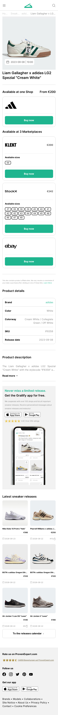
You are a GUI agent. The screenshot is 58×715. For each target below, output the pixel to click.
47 (14, 217)
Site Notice (8, 702)
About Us (23, 702)
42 (8, 213)
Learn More (48, 283)
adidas (25, 13)
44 (8, 163)
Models (17, 698)
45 (41, 213)
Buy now (29, 120)
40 (34, 209)
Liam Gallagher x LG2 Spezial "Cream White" (43, 13)
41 (48, 209)
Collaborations (32, 698)
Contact (6, 706)
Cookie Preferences (25, 706)
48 (21, 217)
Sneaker (15, 13)
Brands (6, 698)
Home (5, 13)
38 (14, 209)
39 (28, 209)
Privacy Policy (39, 702)
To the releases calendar (27, 633)
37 (8, 209)
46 (48, 213)
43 (21, 213)
